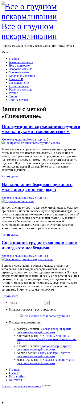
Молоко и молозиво (22, 75)
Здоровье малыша (20, 69)
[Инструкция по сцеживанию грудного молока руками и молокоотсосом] (31, 143)
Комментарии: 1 (37, 255)
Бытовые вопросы (21, 62)
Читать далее (10, 176)
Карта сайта (17, 376)
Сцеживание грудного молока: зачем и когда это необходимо (39, 245)
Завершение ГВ (19, 82)
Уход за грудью (19, 99)
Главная (14, 58)
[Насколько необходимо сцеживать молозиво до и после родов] (18, 201)
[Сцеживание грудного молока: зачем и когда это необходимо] (27, 259)
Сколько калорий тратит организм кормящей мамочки (44, 330)
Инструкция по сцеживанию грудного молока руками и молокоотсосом (41, 129)
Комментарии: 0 (37, 139)
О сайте (14, 373)
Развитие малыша (20, 89)
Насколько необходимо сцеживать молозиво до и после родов (37, 187)
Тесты (13, 96)
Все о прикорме (19, 65)
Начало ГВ (16, 79)
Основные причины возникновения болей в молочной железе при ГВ (46, 339)
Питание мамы (19, 86)
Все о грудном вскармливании (29, 31)
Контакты (15, 379)
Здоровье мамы (19, 72)
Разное (13, 93)
